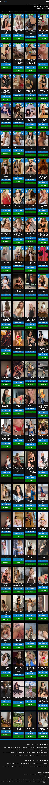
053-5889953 (18, 123)
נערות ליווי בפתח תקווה (43, 752)
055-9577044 (30, 95)
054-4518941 (43, 733)
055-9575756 (6, 123)
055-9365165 (30, 444)
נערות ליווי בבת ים (35, 747)
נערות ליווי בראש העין (33, 752)
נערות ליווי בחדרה (34, 763)
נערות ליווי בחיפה (26, 763)
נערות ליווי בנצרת (44, 766)
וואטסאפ (43, 38)
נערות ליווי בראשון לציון (24, 752)
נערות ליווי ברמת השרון (35, 755)
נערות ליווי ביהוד (37, 750)
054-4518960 (43, 64)
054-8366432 (6, 267)
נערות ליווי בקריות (5, 766)
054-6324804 (6, 150)
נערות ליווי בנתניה (13, 750)
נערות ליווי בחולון (44, 750)
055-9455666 (18, 178)
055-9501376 (18, 67)
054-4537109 (6, 672)
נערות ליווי (47, 4)
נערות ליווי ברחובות (14, 752)
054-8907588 (30, 124)
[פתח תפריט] (47, 1)
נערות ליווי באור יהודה (43, 747)
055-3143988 (18, 35)
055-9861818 (6, 35)
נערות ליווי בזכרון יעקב (43, 763)
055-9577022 (43, 95)
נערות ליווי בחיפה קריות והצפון (38, 4)
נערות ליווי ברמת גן (44, 755)
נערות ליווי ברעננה (25, 755)
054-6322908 (30, 37)
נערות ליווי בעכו (30, 766)
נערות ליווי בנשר (37, 766)
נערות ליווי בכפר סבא (29, 750)
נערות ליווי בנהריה (10, 763)
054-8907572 (43, 35)
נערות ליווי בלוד (21, 750)
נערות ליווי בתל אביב (17, 755)
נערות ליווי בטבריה (19, 763)
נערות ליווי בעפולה (22, 766)
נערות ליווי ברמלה (6, 752)
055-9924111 (30, 67)
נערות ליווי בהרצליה (8, 747)
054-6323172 (43, 295)
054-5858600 (18, 95)
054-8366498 (6, 180)
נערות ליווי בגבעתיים (26, 747)
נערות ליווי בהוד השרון (17, 747)
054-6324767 (6, 381)
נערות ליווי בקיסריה (14, 766)
